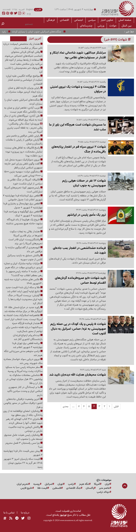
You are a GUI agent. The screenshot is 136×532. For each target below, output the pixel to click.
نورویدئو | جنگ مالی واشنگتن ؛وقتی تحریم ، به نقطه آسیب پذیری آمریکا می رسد (24, 128)
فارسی (38, 9)
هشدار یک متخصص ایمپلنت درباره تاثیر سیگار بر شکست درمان (22, 46)
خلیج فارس (26, 488)
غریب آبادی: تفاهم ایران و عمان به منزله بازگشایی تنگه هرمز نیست (23, 110)
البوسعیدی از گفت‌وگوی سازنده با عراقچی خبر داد (23, 249)
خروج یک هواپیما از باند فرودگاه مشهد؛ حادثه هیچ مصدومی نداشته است (24, 223)
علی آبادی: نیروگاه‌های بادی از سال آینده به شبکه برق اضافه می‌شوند (23, 118)
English (29, 9)
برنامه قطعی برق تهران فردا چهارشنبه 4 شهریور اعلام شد (27, 345)
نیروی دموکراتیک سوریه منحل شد (22, 160)
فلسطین (56, 488)
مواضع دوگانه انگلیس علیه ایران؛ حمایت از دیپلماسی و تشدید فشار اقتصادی (24, 80)
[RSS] (10, 518)
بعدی (65, 406)
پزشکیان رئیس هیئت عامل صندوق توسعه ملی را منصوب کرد (23, 437)
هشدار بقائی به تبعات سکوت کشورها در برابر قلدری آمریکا (26, 233)
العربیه (22, 9)
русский (6, 9)
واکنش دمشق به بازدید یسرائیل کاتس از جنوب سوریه (24, 257)
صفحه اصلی (124, 20)
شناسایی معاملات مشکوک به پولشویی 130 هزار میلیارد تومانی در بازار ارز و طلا (24, 379)
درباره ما (25, 513)
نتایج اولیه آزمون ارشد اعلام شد (23, 291)
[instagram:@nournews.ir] (29, 518)
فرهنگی (51, 20)
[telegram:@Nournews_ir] (16, 518)
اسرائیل (49, 484)
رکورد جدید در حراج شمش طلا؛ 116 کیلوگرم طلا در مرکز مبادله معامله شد (23, 309)
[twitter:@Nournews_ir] (23, 518)
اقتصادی (64, 20)
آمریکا (97, 484)
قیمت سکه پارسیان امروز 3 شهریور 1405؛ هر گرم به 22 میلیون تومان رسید (23, 463)
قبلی (116, 406)
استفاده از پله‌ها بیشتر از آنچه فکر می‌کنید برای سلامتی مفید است (23, 62)
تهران (60, 484)
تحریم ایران (22, 484)
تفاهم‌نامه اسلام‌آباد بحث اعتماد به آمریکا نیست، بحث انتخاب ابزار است (22, 317)
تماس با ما (8, 513)
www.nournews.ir (67, 520)
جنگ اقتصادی (73, 488)
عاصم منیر (104, 488)
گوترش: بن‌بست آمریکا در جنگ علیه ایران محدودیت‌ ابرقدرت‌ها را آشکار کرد (25, 299)
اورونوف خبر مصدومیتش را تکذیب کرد (23, 70)
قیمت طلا (42, 488)
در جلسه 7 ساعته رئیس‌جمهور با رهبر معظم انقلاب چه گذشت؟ (24, 273)
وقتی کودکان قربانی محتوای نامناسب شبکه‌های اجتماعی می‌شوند (23, 54)
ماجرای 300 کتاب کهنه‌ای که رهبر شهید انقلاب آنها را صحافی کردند (24, 421)
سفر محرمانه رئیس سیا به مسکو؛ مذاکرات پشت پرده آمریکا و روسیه (23, 369)
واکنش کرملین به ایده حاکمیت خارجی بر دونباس (25, 429)
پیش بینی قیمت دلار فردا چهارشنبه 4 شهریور (22, 453)
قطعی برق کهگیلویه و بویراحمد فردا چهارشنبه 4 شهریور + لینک (23, 213)
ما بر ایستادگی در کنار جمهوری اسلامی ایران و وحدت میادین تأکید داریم (24, 391)
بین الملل (127, 25)
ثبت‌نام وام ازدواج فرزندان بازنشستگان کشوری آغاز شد (27, 337)
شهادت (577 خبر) (116, 39)
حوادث (112, 25)
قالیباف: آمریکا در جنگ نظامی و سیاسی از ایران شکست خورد (25, 182)
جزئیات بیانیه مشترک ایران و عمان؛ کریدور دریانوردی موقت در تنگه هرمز (23, 265)
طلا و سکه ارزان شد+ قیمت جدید (23, 287)
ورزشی (101, 25)
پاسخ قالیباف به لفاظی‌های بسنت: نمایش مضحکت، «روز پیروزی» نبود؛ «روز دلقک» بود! (23, 152)
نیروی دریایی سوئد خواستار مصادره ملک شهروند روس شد (23, 361)
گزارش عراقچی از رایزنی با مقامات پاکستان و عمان (24, 142)
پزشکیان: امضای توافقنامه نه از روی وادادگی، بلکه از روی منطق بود (22, 413)
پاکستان (90, 488)
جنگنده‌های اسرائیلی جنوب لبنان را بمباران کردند (41, 32)
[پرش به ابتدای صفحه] (124, 486)
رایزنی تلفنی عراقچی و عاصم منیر (23, 136)
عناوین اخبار (107, 20)
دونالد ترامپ (103, 492)
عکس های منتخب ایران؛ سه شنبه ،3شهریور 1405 (23, 281)
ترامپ (71, 484)
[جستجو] (2, 24)
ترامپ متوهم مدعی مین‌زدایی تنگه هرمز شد (23, 353)
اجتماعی (78, 20)
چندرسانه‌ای (86, 25)
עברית (14, 9)
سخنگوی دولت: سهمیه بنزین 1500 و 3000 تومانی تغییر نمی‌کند (23, 174)
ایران (107, 484)
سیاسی (92, 20)
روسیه (36, 484)
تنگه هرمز (84, 484)
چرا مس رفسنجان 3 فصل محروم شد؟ (23, 445)
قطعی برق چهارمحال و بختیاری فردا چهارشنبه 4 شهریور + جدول (22, 205)
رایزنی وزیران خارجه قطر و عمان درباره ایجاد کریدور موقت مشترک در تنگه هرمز (23, 92)
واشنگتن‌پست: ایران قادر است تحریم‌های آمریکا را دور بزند (25, 241)
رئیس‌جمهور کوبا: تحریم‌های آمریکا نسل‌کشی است (23, 190)
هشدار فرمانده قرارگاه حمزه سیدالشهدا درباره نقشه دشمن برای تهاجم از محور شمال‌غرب (24, 327)
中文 (29, 14)
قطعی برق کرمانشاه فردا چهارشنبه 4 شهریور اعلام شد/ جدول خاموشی (22, 198)
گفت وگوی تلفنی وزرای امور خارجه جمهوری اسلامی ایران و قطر (23, 166)
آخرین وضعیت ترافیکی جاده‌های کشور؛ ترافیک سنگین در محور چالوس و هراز (23, 403)
